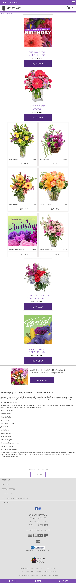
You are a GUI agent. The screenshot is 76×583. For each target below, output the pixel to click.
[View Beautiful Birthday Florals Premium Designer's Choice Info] (22, 231)
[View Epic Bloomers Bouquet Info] (38, 86)
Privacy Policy (23, 575)
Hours (64, 581)
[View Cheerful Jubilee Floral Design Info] (22, 140)
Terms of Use (53, 575)
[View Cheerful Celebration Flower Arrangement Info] (38, 276)
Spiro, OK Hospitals (49, 568)
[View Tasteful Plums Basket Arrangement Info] (53, 140)
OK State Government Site (46, 571)
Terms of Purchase (38, 575)
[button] (70, 8)
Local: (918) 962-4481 (38, 525)
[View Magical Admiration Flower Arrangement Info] (53, 231)
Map (38, 581)
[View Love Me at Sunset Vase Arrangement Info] (53, 185)
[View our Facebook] (36, 510)
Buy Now (37, 63)
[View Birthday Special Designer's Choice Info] (38, 329)
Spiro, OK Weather (27, 571)
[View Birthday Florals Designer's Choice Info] (38, 32)
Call (13, 581)
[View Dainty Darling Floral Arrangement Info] (22, 186)
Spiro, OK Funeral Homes (29, 568)
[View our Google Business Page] (39, 510)
